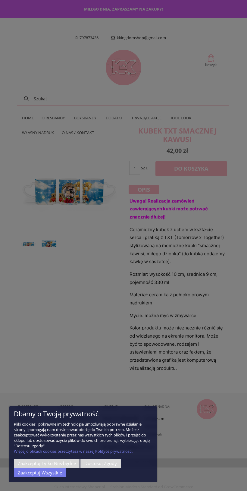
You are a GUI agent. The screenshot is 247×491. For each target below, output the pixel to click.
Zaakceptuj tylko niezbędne (47, 463)
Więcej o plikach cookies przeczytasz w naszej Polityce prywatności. (73, 451)
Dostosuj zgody (100, 463)
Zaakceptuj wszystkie (40, 473)
